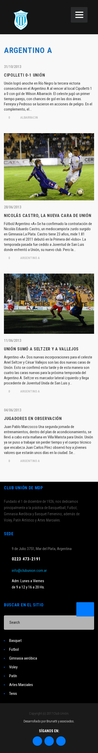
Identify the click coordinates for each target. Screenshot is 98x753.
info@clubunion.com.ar (29, 570)
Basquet (15, 640)
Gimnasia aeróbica (23, 658)
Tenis (13, 693)
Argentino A (30, 258)
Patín (13, 676)
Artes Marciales (21, 684)
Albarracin (29, 117)
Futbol (14, 649)
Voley (13, 667)
